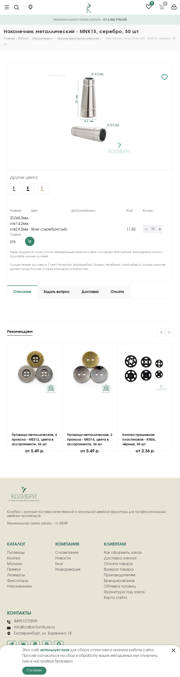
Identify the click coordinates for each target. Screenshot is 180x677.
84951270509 (25, 621)
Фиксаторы (17, 581)
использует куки (54, 650)
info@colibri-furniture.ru (34, 627)
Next (169, 332)
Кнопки (13, 558)
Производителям (119, 575)
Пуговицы (16, 552)
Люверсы (16, 575)
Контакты (19, 613)
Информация (67, 569)
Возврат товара (118, 569)
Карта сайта (115, 598)
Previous (161, 332)
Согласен (34, 670)
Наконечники (19, 586)
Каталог (16, 544)
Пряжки (14, 569)
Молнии (14, 564)
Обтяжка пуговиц (120, 586)
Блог (59, 564)
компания (67, 544)
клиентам (115, 544)
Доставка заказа (120, 558)
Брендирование (119, 581)
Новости (63, 558)
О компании (67, 552)
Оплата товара (118, 564)
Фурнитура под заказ (124, 592)
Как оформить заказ (123, 552)
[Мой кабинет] (174, 5)
